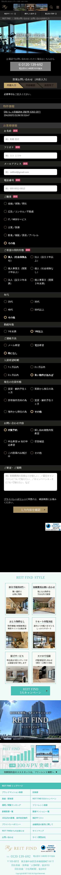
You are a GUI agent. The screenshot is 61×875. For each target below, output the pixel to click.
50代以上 (39, 309)
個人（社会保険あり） (17, 259)
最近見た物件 (51, 13)
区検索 (35, 792)
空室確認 (39, 441)
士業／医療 (14, 227)
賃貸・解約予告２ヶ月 (44, 402)
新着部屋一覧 (7, 811)
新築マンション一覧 (41, 811)
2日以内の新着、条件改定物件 (15, 818)
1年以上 (39, 331)
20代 (10, 301)
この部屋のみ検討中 (17, 455)
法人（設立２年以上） (44, 259)
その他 (11, 243)
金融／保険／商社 (17, 203)
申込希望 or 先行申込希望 (18, 443)
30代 (37, 301)
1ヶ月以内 (13, 367)
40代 (10, 309)
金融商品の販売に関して (43, 824)
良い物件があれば (44, 375)
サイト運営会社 (39, 837)
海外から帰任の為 (17, 411)
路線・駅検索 (7, 799)
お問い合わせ (7, 837)
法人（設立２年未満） (17, 282)
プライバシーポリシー (15, 499)
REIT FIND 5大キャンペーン (44, 799)
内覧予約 (12, 430)
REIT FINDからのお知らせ (13, 831)
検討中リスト (10, 13)
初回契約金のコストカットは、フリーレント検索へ (29, 772)
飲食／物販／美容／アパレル (23, 235)
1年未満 (12, 331)
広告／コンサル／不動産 (21, 211)
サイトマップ (38, 831)
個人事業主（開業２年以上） (17, 270)
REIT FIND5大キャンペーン (30, 690)
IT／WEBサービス (17, 219)
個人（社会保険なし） (44, 270)
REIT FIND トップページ (12, 786)
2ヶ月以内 (40, 367)
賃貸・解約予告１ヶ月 (17, 390)
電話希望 (39, 345)
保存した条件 (30, 13)
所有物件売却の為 (17, 400)
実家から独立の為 (44, 388)
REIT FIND (6, 18)
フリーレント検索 (40, 805)
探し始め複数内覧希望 (44, 432)
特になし (12, 353)
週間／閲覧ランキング (11, 805)
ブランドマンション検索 (12, 792)
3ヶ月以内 (13, 375)
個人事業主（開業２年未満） (44, 282)
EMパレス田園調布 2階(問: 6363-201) (22, 112)
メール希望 (14, 345)
